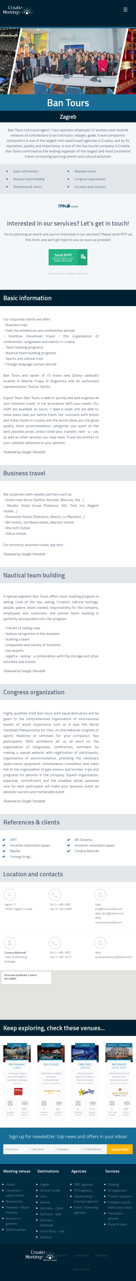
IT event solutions (120, 1196)
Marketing (101, 1255)
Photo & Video (117, 1224)
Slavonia (45, 1237)
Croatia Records (87, 851)
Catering (113, 1184)
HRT (13, 839)
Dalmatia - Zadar (52, 1208)
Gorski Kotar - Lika (52, 1231)
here (59, 545)
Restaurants (14, 1201)
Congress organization (34, 692)
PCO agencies (83, 1190)
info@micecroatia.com (108, 909)
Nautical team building (34, 575)
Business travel (24, 473)
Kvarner (45, 1202)
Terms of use (82, 1269)
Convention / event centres (15, 1193)
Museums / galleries (13, 1221)
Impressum (81, 1255)
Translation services (115, 1216)
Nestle (15, 851)
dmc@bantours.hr (113, 913)
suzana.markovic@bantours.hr (113, 957)
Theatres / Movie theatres (17, 1210)
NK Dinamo (83, 839)
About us (61, 1255)
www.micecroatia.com (108, 922)
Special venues (16, 1229)
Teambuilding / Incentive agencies (86, 1199)
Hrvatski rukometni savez (30, 845)
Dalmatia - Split (50, 1214)
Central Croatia (50, 1190)
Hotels (10, 1184)
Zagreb (44, 1184)
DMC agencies (83, 1184)
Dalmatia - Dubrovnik (47, 1222)
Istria (43, 1196)
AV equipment (117, 1190)
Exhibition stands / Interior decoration (120, 1205)
